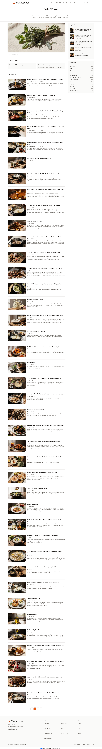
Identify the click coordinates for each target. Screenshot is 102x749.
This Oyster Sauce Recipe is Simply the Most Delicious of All (44, 378)
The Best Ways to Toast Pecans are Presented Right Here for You (45, 268)
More (81, 2)
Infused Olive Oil (32, 614)
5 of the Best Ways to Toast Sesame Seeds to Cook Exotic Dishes (44, 237)
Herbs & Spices (64, 733)
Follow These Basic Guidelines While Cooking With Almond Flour (45, 315)
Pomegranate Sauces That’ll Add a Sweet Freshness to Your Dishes (45, 661)
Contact (80, 728)
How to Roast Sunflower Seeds (35, 410)
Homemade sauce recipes (44, 65)
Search (79, 731)
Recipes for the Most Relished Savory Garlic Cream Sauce (43, 582)
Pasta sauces (59, 67)
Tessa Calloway (32, 81)
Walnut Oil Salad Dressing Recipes (37, 488)
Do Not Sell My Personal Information (52, 748)
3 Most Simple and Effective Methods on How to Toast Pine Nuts (45, 394)
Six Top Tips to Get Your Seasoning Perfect (39, 158)
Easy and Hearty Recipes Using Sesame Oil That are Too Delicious (45, 425)
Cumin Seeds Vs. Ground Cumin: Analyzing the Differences (43, 567)
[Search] (88, 2)
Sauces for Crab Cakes (33, 598)
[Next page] (41, 709)
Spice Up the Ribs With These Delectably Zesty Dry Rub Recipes (44, 677)
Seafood (63, 736)
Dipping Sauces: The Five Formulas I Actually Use (41, 95)
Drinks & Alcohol (60, 2)
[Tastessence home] (21, 3)
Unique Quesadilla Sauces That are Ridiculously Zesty (42, 472)
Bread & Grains (47, 728)
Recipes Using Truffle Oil (34, 630)
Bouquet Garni (31, 362)
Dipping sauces (41, 67)
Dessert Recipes (74, 2)
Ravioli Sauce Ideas (32, 504)
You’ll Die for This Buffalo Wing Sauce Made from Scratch (43, 441)
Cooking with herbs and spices (17, 65)
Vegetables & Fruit (48, 738)
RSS (93, 744)
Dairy (62, 728)
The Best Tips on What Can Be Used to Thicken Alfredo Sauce (44, 205)
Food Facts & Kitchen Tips (66, 731)
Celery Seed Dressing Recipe (35, 299)
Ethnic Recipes (47, 731)
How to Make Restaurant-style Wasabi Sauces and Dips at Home (45, 284)
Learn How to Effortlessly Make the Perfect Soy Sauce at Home (44, 174)
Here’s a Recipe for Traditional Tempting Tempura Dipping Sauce (45, 645)
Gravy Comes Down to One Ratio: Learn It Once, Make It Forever (45, 79)
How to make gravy (50, 67)
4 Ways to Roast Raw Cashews (35, 221)
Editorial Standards (82, 726)
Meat (67, 2)
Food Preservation (48, 733)
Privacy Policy (81, 733)
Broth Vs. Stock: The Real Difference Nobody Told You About (44, 520)
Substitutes (51, 2)
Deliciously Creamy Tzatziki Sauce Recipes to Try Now (42, 535)
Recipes (45, 736)
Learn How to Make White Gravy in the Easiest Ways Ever (43, 693)
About (79, 723)
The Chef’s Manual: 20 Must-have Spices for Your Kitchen (43, 252)
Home (45, 2)
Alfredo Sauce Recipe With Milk (36, 331)
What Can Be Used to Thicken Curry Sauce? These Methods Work (45, 189)
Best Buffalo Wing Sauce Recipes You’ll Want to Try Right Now (44, 347)
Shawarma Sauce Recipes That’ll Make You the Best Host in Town (45, 457)
